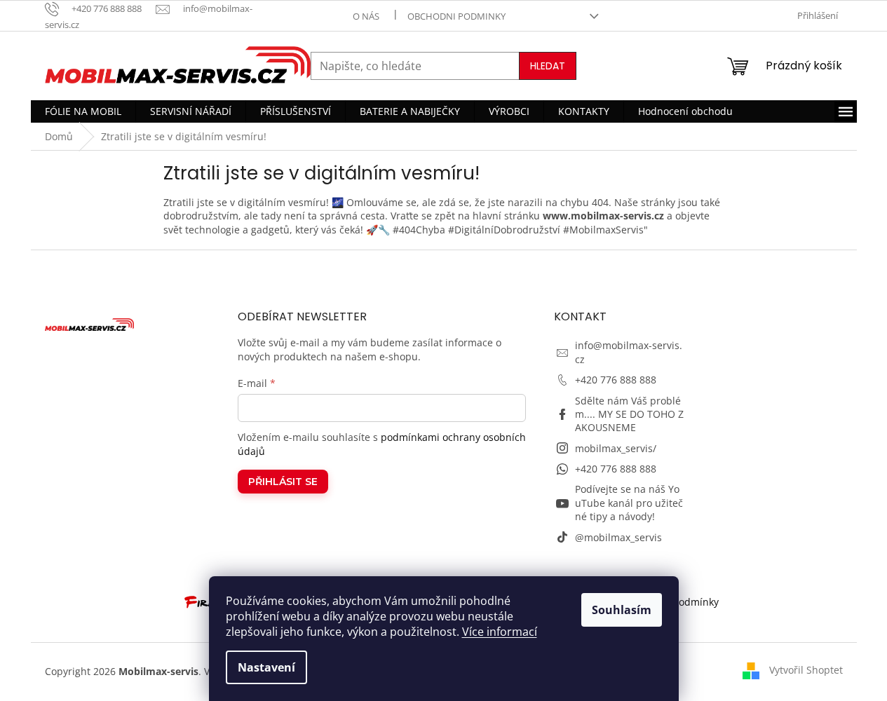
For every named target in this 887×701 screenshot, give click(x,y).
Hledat (547, 66)
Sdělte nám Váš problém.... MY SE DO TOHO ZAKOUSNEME (629, 414)
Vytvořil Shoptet (806, 669)
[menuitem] (83, 111)
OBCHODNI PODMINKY (456, 16)
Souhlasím (621, 610)
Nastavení (266, 667)
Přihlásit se (283, 481)
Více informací (499, 631)
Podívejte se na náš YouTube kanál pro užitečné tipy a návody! (629, 502)
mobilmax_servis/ (615, 448)
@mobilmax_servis (618, 537)
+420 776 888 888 (615, 379)
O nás (366, 16)
